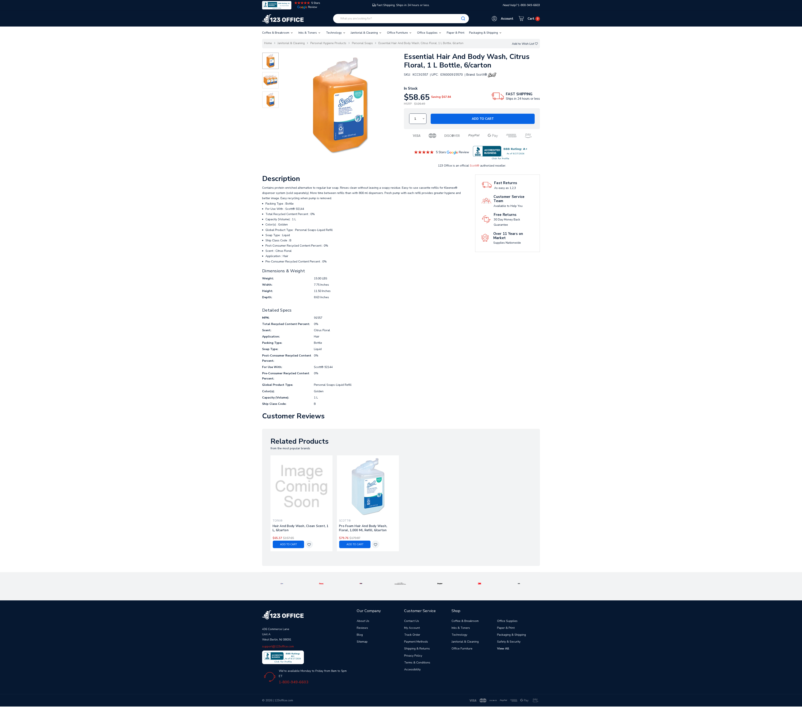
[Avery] (281, 583)
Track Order (412, 635)
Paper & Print (455, 33)
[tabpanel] (301, 503)
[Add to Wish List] (309, 545)
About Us (363, 621)
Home (268, 43)
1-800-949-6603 (293, 682)
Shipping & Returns (417, 649)
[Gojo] (519, 583)
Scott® (474, 166)
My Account (412, 628)
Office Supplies (427, 33)
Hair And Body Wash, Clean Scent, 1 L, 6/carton (301, 528)
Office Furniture (398, 33)
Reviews (362, 628)
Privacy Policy (413, 656)
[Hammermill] (400, 583)
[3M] (479, 583)
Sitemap (362, 642)
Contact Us (411, 621)
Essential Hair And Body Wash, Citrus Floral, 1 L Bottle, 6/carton (420, 43)
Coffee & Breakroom (276, 33)
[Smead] (361, 583)
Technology (334, 33)
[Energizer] (440, 583)
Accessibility (412, 669)
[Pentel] (321, 583)
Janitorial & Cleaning (365, 33)
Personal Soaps (362, 43)
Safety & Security (508, 642)
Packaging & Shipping (484, 33)
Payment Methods (416, 642)
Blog (360, 635)
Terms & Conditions (417, 663)
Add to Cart (483, 119)
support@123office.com (278, 646)
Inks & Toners (308, 33)
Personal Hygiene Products (328, 43)
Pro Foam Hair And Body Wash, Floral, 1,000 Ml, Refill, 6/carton (363, 528)
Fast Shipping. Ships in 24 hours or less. (403, 5)
